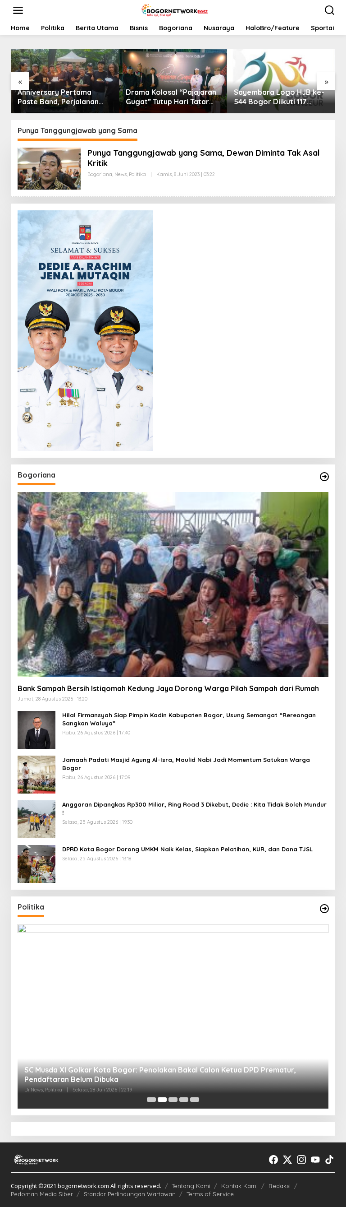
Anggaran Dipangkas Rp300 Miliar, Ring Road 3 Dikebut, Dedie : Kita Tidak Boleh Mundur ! (194, 808)
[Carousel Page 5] (194, 1099)
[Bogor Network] (175, 9)
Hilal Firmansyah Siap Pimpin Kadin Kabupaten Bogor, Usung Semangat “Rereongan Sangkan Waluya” (189, 719)
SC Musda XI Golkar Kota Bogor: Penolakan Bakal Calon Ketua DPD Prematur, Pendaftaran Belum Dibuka (160, 1074)
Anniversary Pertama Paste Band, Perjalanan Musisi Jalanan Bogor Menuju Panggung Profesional (58, 97)
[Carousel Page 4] (183, 1099)
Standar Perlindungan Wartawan (130, 1194)
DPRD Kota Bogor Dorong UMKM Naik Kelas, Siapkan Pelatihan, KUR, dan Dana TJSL (187, 849)
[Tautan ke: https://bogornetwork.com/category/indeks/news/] (324, 908)
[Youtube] (315, 1159)
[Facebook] (273, 1159)
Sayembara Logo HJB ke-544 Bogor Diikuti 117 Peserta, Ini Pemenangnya (279, 97)
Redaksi (280, 1185)
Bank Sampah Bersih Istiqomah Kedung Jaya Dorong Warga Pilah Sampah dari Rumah (168, 688)
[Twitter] (287, 1159)
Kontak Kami (239, 1185)
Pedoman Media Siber (42, 1194)
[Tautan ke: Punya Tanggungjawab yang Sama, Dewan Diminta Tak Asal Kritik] (49, 167)
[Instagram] (301, 1159)
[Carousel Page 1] (151, 1099)
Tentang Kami (191, 1185)
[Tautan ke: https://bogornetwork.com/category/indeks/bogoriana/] (324, 476)
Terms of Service (210, 1194)
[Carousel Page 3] (173, 1099)
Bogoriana (99, 174)
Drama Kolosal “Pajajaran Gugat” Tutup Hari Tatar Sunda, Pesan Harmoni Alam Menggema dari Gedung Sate (171, 97)
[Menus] (18, 10)
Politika (137, 174)
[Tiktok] (329, 1159)
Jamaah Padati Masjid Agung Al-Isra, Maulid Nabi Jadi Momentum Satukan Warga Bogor (186, 763)
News (120, 174)
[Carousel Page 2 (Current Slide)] (162, 1099)
